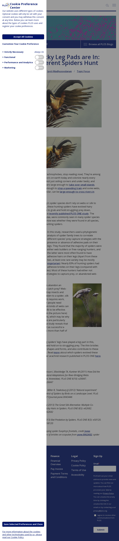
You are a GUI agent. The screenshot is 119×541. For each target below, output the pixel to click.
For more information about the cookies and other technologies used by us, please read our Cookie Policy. (22, 534)
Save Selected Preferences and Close (23, 524)
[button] (13, 52)
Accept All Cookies (23, 36)
